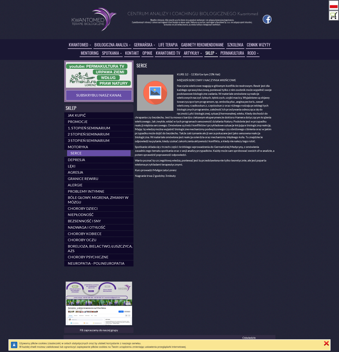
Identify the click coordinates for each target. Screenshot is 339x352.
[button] (334, 5)
